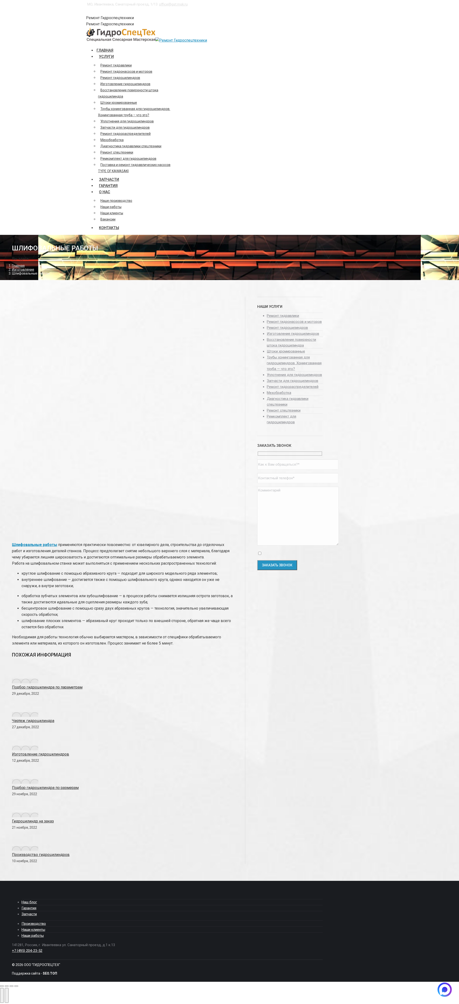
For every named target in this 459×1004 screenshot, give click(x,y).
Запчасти (29, 914)
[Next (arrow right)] (7, 995)
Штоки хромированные (286, 351)
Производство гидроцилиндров (41, 854)
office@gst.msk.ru (173, 4)
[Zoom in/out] (16, 986)
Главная (18, 266)
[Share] (7, 986)
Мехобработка (279, 393)
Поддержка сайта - (34, 973)
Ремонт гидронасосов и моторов (294, 322)
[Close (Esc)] (2, 986)
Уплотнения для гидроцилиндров (294, 375)
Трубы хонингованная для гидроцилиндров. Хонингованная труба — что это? (294, 363)
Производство (34, 923)
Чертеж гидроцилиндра (33, 720)
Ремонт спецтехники (284, 410)
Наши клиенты (33, 929)
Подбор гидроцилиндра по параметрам (47, 687)
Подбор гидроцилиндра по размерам (45, 787)
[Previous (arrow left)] (2, 995)
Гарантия (29, 908)
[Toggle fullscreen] (11, 986)
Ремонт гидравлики (283, 316)
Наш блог (29, 902)
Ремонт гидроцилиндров (287, 327)
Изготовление (23, 269)
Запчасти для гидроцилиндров (292, 381)
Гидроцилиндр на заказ (33, 821)
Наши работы (33, 935)
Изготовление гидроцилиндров (40, 754)
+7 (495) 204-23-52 (102, 10)
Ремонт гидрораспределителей (292, 387)
